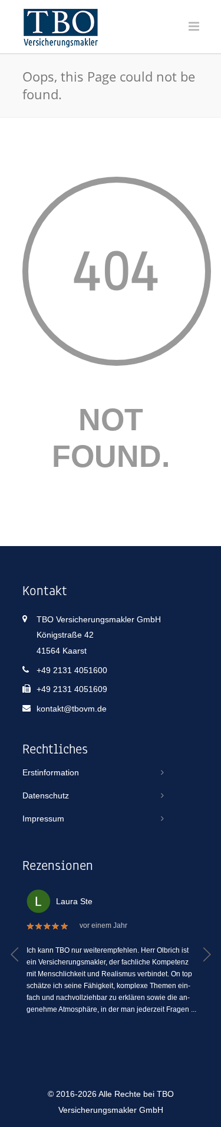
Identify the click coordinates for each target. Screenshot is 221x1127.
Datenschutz (45, 795)
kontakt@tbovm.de (72, 708)
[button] (15, 954)
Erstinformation (50, 772)
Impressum (43, 818)
